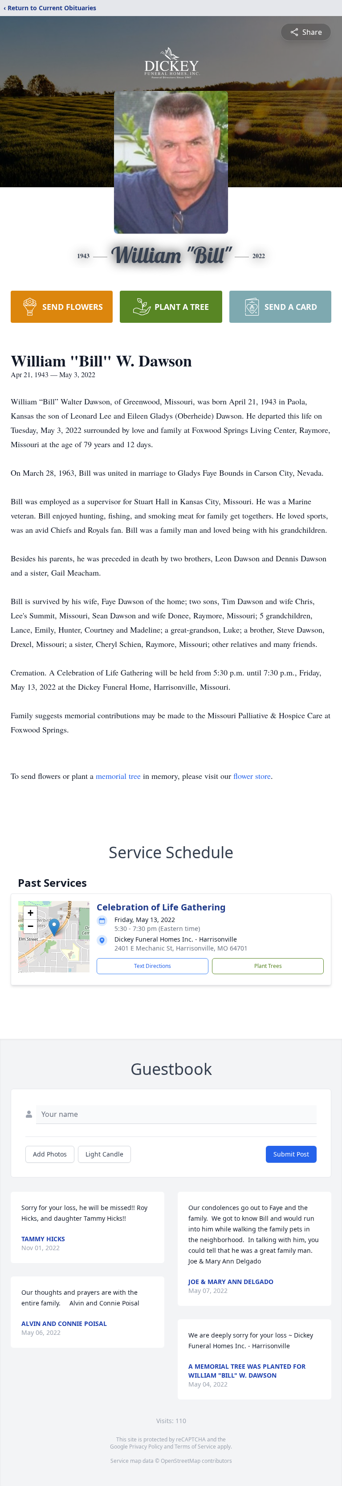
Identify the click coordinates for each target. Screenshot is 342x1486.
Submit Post (291, 1154)
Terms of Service (195, 1446)
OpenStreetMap (180, 1461)
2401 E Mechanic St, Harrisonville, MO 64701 (181, 948)
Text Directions (152, 966)
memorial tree (118, 775)
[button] (54, 927)
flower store (252, 775)
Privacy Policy (146, 1446)
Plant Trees (268, 966)
